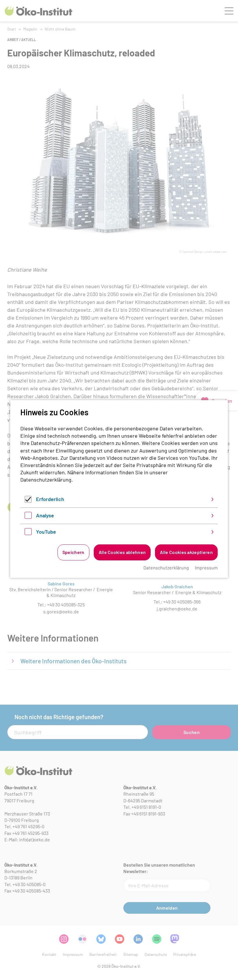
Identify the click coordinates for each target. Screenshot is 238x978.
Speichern (73, 552)
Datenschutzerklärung (45, 479)
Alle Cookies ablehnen (122, 552)
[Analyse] (28, 517)
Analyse (45, 515)
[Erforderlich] (28, 501)
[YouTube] (28, 533)
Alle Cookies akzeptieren (186, 552)
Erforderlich (50, 499)
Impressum (206, 567)
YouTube (46, 531)
